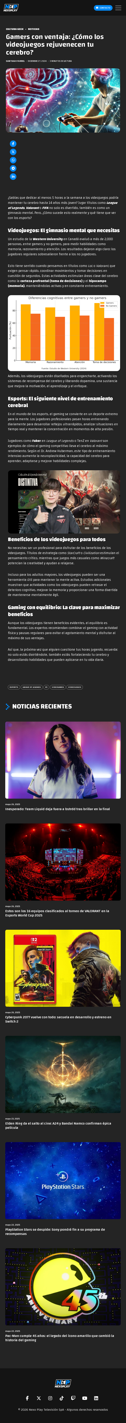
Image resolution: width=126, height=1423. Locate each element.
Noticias (33, 29)
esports (14, 687)
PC (46, 687)
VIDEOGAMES (58, 687)
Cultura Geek (14, 29)
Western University (48, 239)
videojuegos (74, 687)
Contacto (105, 8)
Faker (36, 441)
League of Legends (32, 687)
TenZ (80, 441)
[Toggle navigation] (118, 7)
